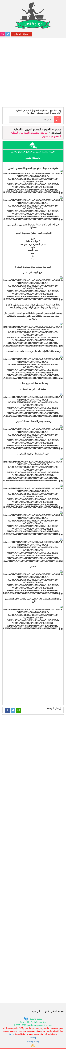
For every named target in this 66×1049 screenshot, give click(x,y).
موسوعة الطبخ (52, 129)
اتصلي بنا (30, 113)
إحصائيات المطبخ (40, 110)
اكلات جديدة (56, 113)
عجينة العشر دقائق (54, 1011)
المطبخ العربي (33, 129)
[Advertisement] (33, 72)
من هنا (12, 1034)
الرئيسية (36, 1011)
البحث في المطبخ (23, 110)
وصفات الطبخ (55, 110)
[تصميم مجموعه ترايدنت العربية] (33, 1018)
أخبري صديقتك (43, 113)
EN (2, 34)
